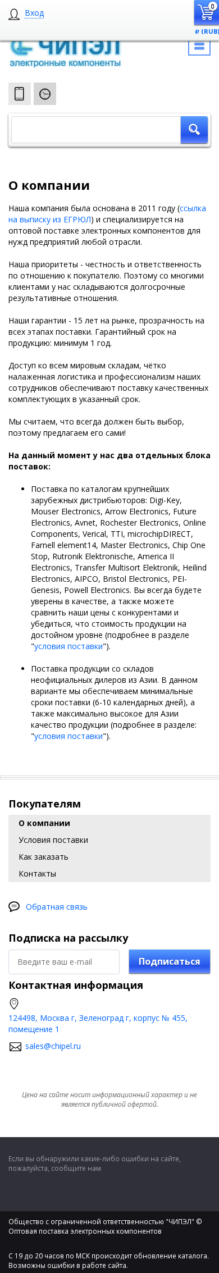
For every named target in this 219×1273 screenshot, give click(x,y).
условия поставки (68, 646)
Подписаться (169, 961)
